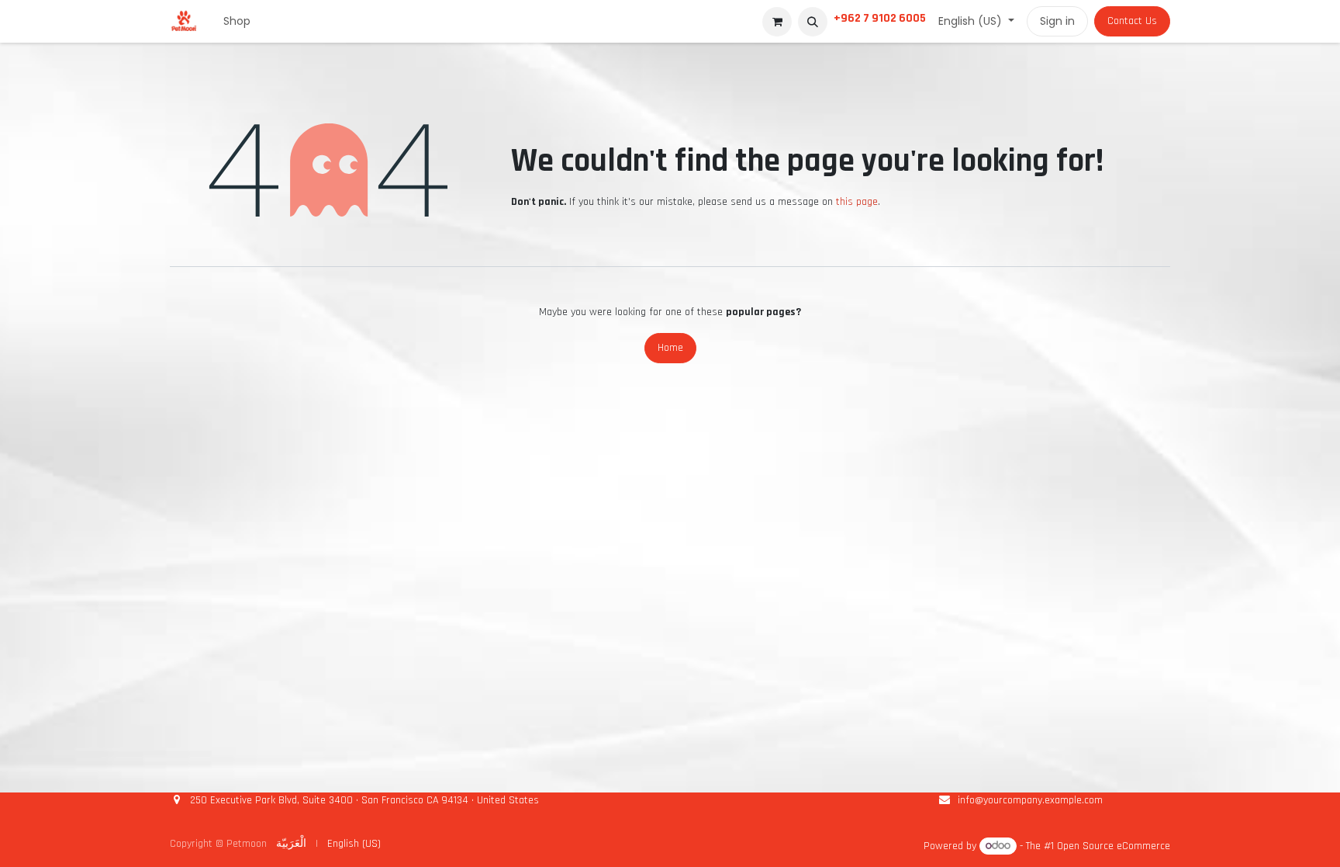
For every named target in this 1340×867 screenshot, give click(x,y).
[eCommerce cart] (777, 21)
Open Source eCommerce (1113, 846)
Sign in (1057, 21)
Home (670, 348)
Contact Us (1132, 21)
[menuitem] (237, 21)
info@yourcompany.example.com (1030, 800)
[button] (812, 21)
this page (857, 202)
